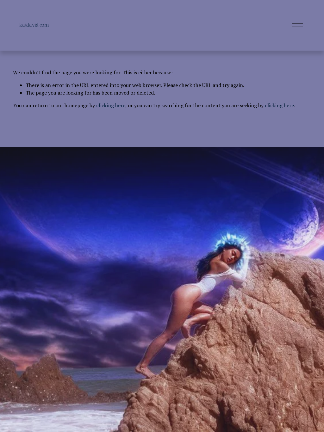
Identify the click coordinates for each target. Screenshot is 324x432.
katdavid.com (34, 25)
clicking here (110, 105)
